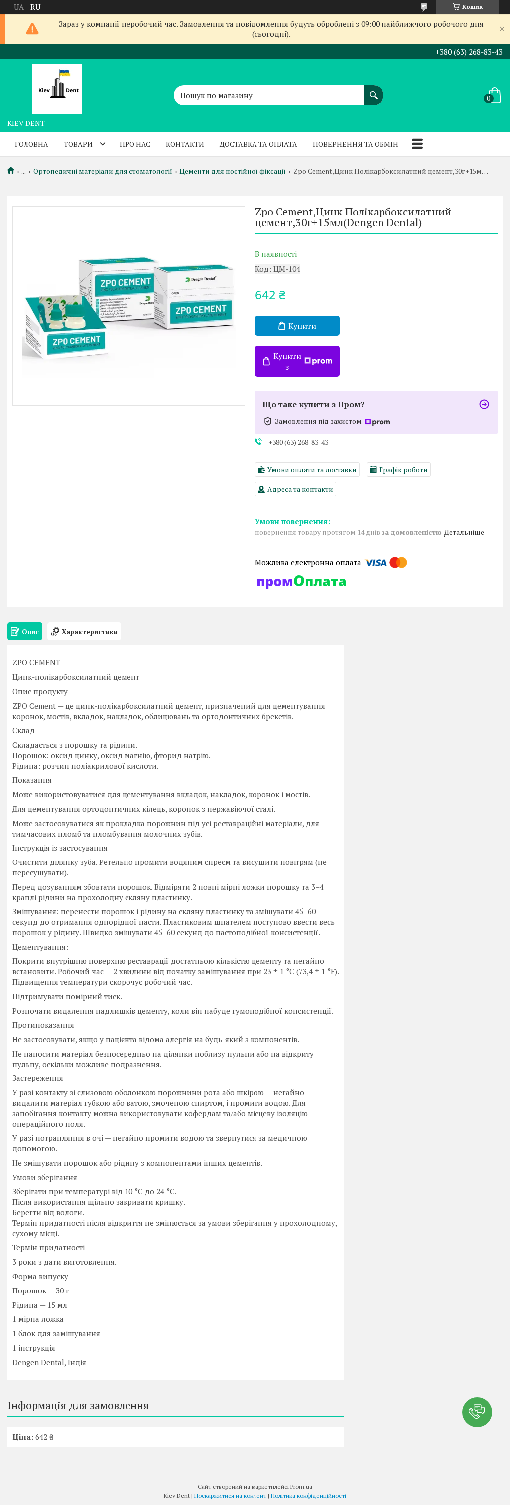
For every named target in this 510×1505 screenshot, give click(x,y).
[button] (477, 1412)
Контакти (185, 144)
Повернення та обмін (355, 144)
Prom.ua (301, 1486)
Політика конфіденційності (308, 1495)
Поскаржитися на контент (230, 1495)
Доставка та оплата (258, 144)
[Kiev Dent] (57, 86)
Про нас (135, 144)
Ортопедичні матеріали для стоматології (102, 171)
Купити (302, 325)
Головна (31, 144)
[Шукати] (373, 90)
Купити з (287, 361)
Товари (78, 144)
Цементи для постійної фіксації (232, 171)
